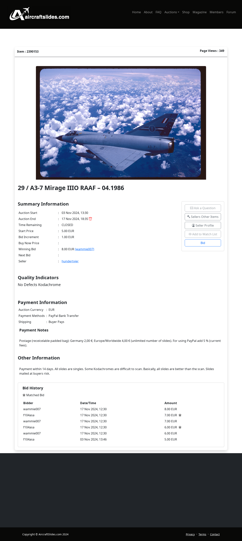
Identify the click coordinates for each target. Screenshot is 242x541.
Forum (231, 12)
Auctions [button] (170, 12)
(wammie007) (84, 249)
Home (136, 12)
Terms (202, 534)
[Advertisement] (123, 490)
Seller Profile (204, 225)
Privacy (190, 534)
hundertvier (70, 261)
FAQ (158, 12)
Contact (215, 534)
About (148, 12)
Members (216, 12)
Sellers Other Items (204, 217)
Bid (203, 243)
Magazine (200, 12)
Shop (186, 12)
